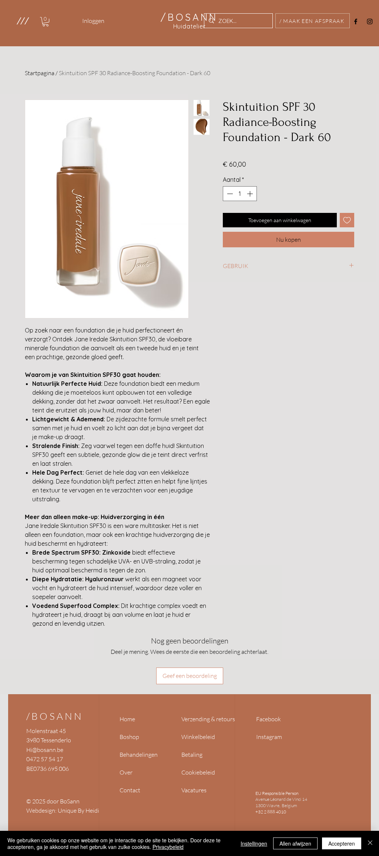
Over (126, 772)
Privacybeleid (168, 846)
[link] (45, 21)
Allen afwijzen (295, 843)
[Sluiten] (370, 843)
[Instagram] (369, 21)
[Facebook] (355, 21)
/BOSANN (54, 716)
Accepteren (341, 843)
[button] (22, 20)
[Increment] (250, 194)
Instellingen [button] (254, 843)
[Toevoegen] (347, 220)
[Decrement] (229, 194)
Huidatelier (189, 26)
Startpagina (39, 73)
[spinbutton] (239, 194)
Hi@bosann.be (44, 749)
